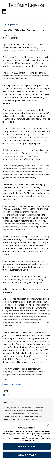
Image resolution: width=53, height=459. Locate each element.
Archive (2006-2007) (11, 25)
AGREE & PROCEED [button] (27, 454)
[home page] (26, 6)
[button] (48, 425)
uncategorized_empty (12, 384)
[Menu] (4, 11)
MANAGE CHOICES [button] (26, 446)
